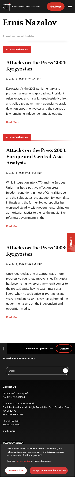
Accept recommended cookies (49, 470)
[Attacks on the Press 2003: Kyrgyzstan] (37, 281)
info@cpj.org (9, 430)
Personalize (16, 470)
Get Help (55, 6)
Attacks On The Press (17, 49)
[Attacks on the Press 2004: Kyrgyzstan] (37, 91)
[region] (37, 460)
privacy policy (23, 461)
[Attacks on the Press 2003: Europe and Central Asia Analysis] (37, 186)
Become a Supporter (37, 348)
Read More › (13, 122)
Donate (64, 348)
